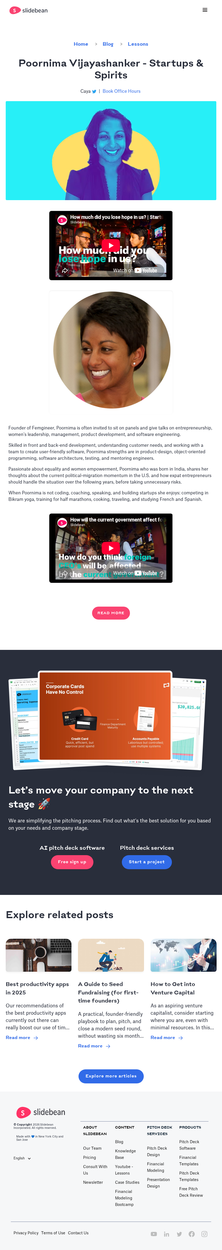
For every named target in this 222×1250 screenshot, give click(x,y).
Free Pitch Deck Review (191, 1192)
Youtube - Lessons (124, 1170)
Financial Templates (188, 1161)
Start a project (147, 862)
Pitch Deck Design (157, 1152)
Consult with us (95, 1170)
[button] (205, 10)
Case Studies (127, 1183)
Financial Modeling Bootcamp (124, 1198)
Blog (108, 44)
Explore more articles (111, 1076)
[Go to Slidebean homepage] (29, 10)
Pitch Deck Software (189, 1145)
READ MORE (111, 613)
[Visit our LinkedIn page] (166, 1237)
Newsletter (93, 1183)
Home (81, 44)
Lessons (138, 44)
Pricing (89, 1158)
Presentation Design (158, 1183)
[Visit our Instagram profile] (204, 1237)
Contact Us (78, 1233)
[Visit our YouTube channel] (154, 1237)
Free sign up (72, 862)
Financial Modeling (155, 1167)
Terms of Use (53, 1233)
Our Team (92, 1148)
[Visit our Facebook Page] (192, 1237)
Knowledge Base (125, 1154)
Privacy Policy (26, 1233)
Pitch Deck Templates (189, 1177)
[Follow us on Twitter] (179, 1237)
